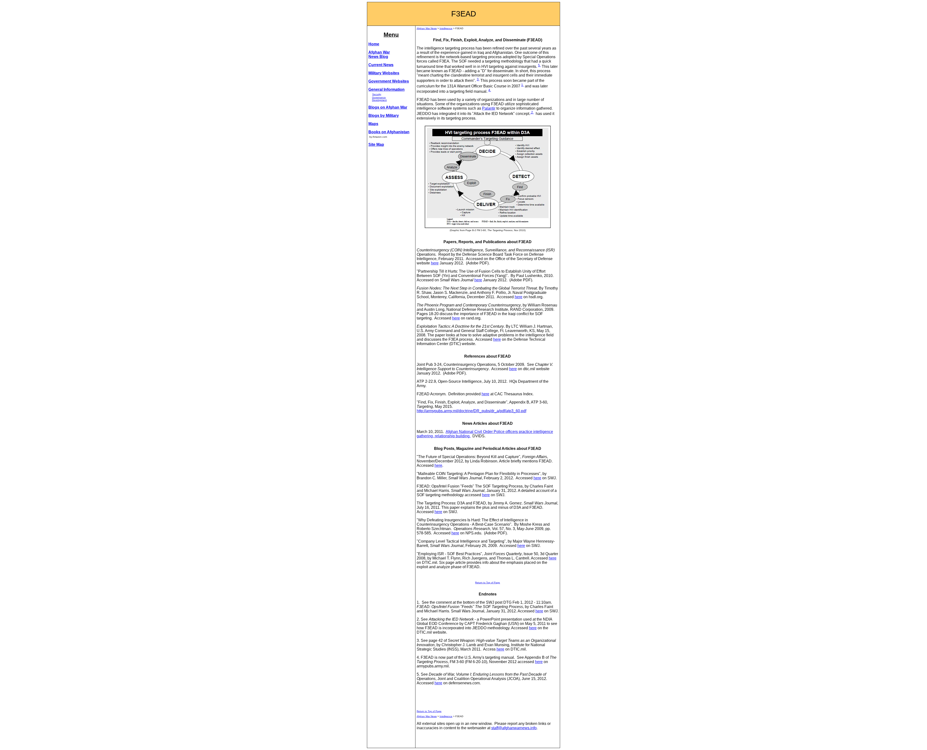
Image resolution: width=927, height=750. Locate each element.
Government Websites (388, 81)
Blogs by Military (383, 115)
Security (376, 94)
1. (522, 85)
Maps (373, 124)
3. (478, 79)
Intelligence (446, 28)
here (435, 263)
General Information (386, 89)
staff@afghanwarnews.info (514, 728)
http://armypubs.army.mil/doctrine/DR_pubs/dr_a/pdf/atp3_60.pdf (471, 411)
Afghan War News (427, 28)
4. (489, 90)
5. (539, 65)
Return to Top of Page (487, 582)
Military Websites (383, 73)
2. (532, 112)
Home (373, 44)
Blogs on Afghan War (387, 107)
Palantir (488, 108)
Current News (380, 65)
